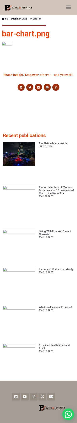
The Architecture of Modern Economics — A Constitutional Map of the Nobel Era (56, 190)
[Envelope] (51, 397)
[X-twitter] (42, 397)
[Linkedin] (16, 397)
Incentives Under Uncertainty (56, 269)
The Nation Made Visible (53, 143)
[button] (68, 8)
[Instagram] (34, 397)
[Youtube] (25, 397)
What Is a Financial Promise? (55, 307)
